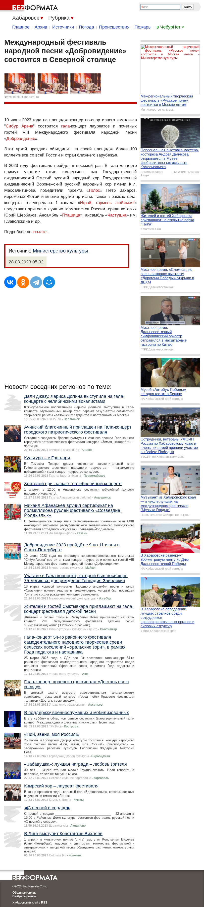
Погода (86, 27)
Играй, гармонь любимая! (107, 202)
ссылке (40, 231)
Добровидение (20, 138)
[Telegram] (36, 282)
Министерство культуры (60, 250)
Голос (94, 190)
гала (65, 126)
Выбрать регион (24, 896)
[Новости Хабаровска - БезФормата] (30, 6)
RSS (44, 902)
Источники (63, 27)
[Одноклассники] (23, 282)
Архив (41, 27)
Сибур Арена (19, 126)
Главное (21, 27)
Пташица (71, 215)
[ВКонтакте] (10, 282)
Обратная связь (24, 892)
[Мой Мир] (49, 282)
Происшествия (114, 27)
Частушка (116, 215)
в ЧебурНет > (170, 27)
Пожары (143, 27)
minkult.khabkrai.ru (26, 97)
